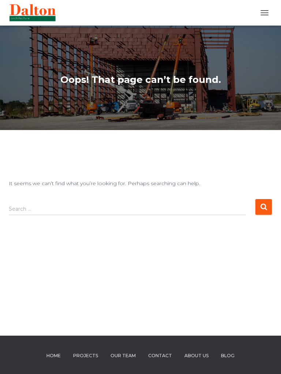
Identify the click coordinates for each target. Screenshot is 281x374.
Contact (160, 355)
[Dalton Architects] (35, 13)
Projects (85, 355)
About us (196, 355)
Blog (228, 355)
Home (53, 355)
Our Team (123, 355)
